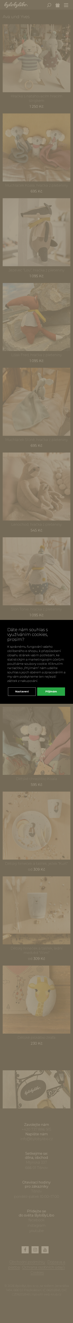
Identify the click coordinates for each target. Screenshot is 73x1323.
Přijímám (51, 691)
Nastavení (22, 691)
